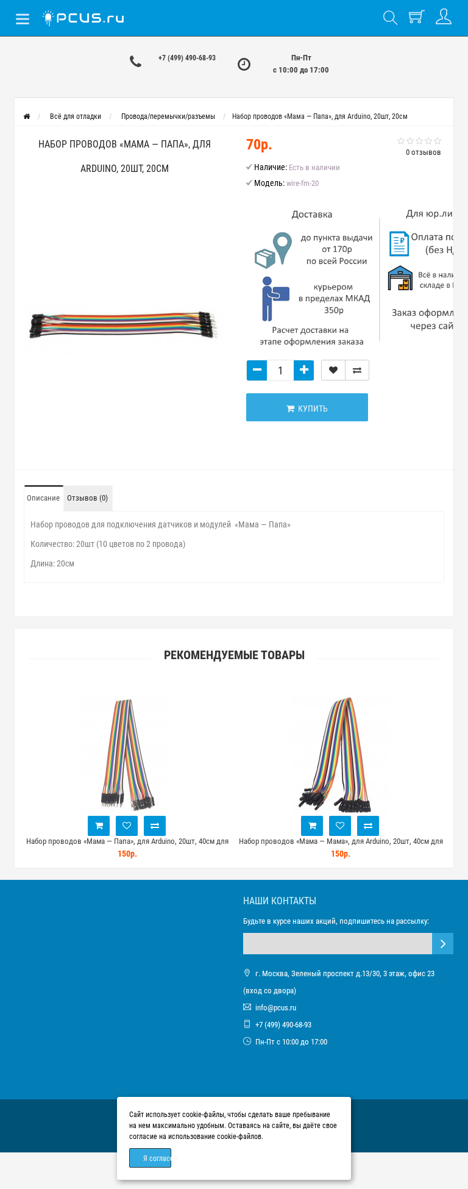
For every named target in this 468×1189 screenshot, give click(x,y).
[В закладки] (333, 370)
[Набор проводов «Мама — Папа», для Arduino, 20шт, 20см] (124, 328)
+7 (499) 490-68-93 (187, 58)
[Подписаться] (442, 943)
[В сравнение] (357, 370)
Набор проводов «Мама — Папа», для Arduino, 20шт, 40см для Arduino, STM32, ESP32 (127, 847)
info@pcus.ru (275, 1007)
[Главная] (26, 116)
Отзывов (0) (87, 497)
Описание (43, 497)
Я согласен (157, 1158)
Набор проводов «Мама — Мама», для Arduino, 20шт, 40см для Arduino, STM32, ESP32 (341, 847)
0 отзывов (423, 152)
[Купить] (99, 826)
